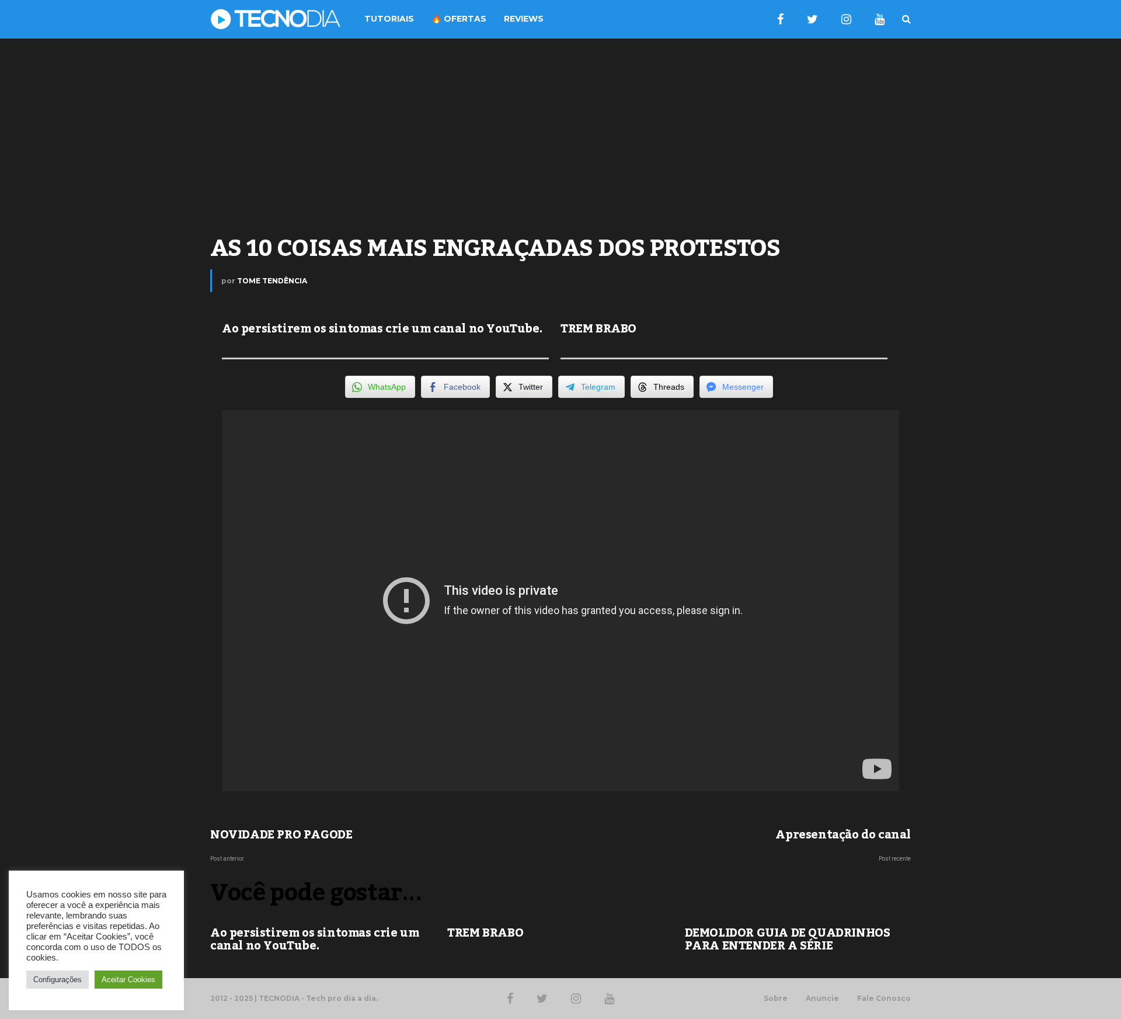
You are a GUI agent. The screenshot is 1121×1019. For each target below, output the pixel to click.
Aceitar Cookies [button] (128, 979)
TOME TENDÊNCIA (272, 280)
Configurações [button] (57, 979)
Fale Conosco (884, 998)
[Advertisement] (560, 132)
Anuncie (822, 998)
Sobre (776, 998)
